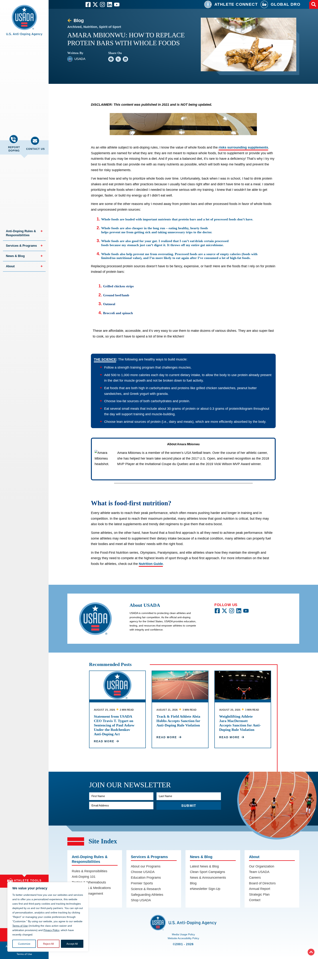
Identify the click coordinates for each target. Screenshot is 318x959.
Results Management (87, 893)
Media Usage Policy (183, 934)
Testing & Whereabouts (89, 882)
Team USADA (259, 872)
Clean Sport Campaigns (207, 872)
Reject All (48, 943)
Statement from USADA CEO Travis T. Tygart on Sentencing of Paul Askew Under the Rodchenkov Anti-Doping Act (114, 725)
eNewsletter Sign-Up (205, 889)
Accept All (72, 943)
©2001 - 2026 (183, 944)
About (10, 266)
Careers (255, 877)
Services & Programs (21, 246)
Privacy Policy (51, 930)
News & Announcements (208, 877)
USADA (79, 59)
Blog (193, 883)
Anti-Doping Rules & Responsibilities (21, 233)
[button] (24, 22)
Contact (254, 900)
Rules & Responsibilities (89, 871)
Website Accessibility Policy (183, 938)
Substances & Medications (91, 888)
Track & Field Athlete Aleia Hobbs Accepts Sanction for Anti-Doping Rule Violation (178, 720)
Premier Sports (142, 883)
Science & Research (146, 889)
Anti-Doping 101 (84, 876)
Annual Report (259, 889)
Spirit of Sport (110, 27)
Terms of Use (20, 925)
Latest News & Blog (204, 866)
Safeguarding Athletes (147, 895)
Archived (74, 27)
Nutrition (90, 27)
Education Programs (146, 877)
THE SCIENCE (105, 359)
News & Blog (15, 256)
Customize (24, 943)
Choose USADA (143, 872)
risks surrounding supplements (243, 147)
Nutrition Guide (151, 564)
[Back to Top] (311, 952)
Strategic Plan (259, 894)
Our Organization (261, 866)
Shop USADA (141, 900)
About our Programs (145, 866)
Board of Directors (262, 883)
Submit (188, 806)
